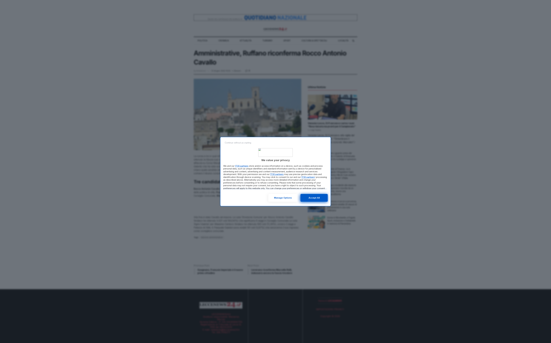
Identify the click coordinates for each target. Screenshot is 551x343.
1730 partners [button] (241, 166)
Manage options (283, 197)
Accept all (314, 197)
